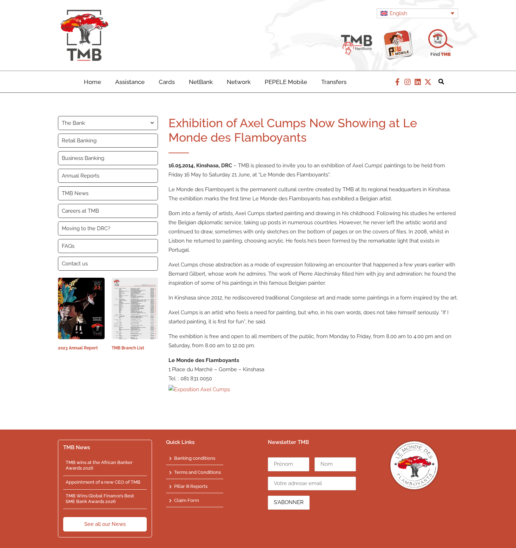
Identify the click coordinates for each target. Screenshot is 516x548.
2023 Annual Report (78, 348)
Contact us (75, 263)
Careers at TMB (80, 211)
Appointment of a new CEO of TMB (103, 482)
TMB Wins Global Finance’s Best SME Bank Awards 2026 (100, 498)
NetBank (201, 81)
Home (92, 81)
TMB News (75, 193)
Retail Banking (79, 140)
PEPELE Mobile (286, 81)
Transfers (333, 81)
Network (239, 81)
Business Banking (83, 158)
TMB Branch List (128, 348)
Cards (167, 81)
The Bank (73, 123)
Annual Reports (80, 176)
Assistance (130, 81)
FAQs (68, 246)
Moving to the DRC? (86, 228)
